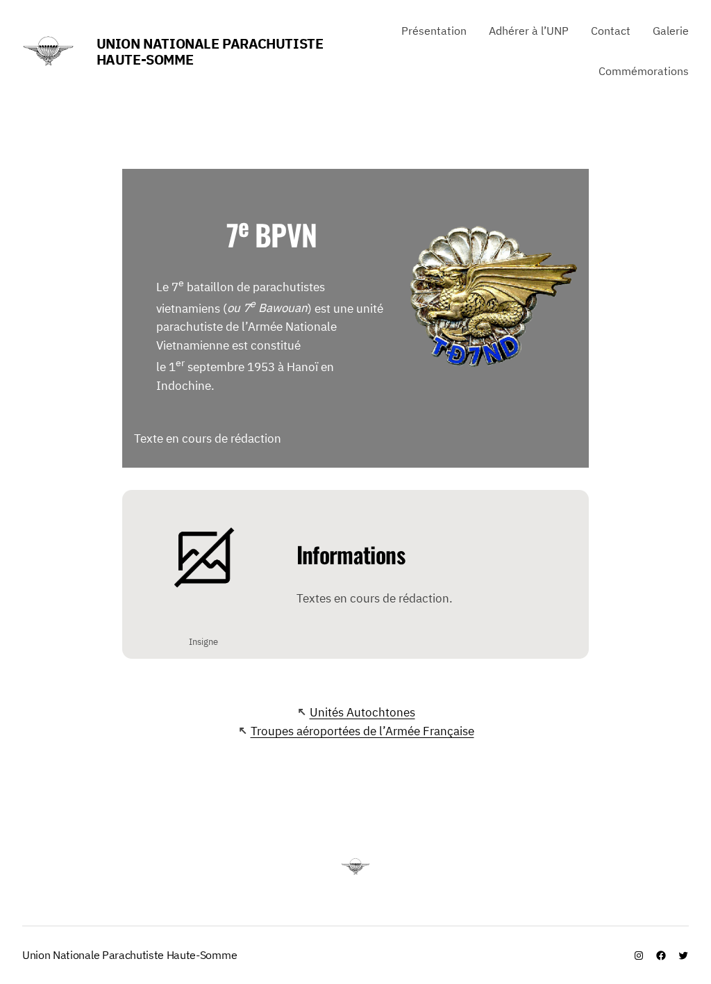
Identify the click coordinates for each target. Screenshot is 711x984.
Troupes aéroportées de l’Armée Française (362, 731)
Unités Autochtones (362, 712)
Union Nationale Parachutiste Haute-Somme (210, 51)
